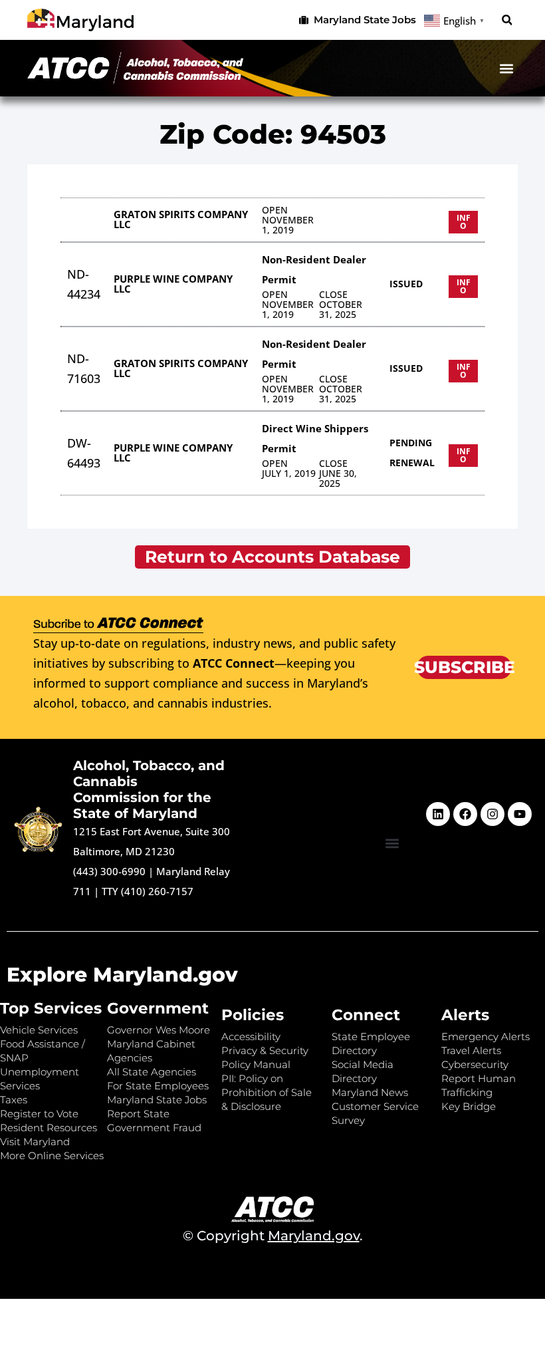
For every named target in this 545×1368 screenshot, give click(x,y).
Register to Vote (39, 1113)
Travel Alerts (471, 1050)
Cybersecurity (474, 1064)
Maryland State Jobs (157, 1099)
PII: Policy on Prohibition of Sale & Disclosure (266, 1092)
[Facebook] (465, 814)
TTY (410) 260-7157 (147, 891)
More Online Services (52, 1155)
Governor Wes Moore (158, 1030)
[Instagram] (492, 814)
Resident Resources (48, 1127)
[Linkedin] (438, 814)
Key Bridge (468, 1106)
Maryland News (370, 1092)
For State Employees (158, 1085)
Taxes (13, 1099)
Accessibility (250, 1036)
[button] (507, 20)
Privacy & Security (264, 1050)
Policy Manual (255, 1064)
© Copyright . (273, 1236)
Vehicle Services (39, 1030)
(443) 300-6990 (109, 871)
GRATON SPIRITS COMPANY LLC (181, 219)
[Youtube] (520, 814)
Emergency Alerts (485, 1036)
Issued (406, 283)
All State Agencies (151, 1071)
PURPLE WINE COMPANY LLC (173, 283)
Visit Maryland (35, 1141)
